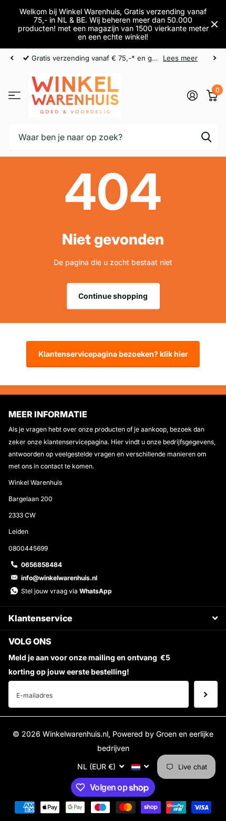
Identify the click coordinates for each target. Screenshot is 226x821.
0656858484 (41, 565)
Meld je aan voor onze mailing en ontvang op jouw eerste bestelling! (89, 664)
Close (214, 24)
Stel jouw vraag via (66, 591)
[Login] (192, 95)
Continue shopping (113, 295)
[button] (11, 58)
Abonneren (206, 694)
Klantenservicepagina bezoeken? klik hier (113, 353)
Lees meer (180, 58)
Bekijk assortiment (14, 95)
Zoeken (206, 137)
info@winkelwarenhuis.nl (59, 578)
